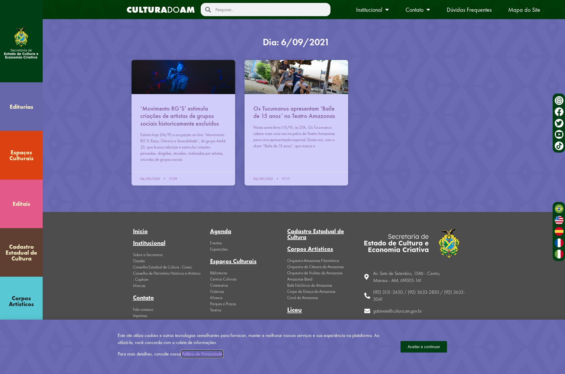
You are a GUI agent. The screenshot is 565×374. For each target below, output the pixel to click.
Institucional (369, 10)
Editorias (21, 107)
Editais (21, 204)
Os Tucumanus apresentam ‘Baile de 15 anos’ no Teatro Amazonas (294, 112)
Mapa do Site (524, 10)
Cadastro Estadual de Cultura (21, 252)
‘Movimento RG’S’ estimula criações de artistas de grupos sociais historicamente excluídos (179, 115)
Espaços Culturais (21, 155)
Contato (414, 10)
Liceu (294, 309)
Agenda (220, 231)
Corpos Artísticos (21, 301)
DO (161, 9)
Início (140, 231)
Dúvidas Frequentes (469, 10)
